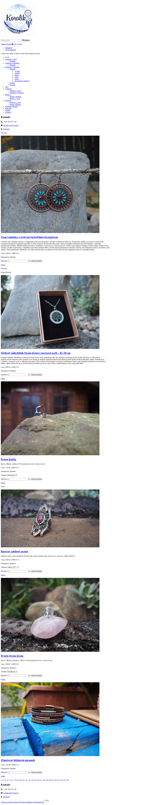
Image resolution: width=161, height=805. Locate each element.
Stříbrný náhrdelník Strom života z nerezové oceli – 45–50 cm (35, 353)
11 (23, 780)
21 (53, 780)
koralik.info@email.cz (11, 125)
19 (47, 780)
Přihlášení (8, 48)
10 (20, 780)
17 (41, 780)
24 (62, 780)
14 (32, 780)
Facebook (6, 129)
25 (65, 780)
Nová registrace (10, 50)
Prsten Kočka (8, 459)
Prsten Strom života (12, 655)
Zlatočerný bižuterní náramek (18, 760)
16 (38, 780)
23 (59, 780)
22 (56, 780)
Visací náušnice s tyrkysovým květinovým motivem (29, 237)
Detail (3, 265)
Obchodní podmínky (25, 802)
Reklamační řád (38, 802)
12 (26, 780)
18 (44, 780)
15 (35, 780)
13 (29, 780)
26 (68, 780)
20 (50, 780)
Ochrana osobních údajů (9, 802)
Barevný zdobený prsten (14, 551)
